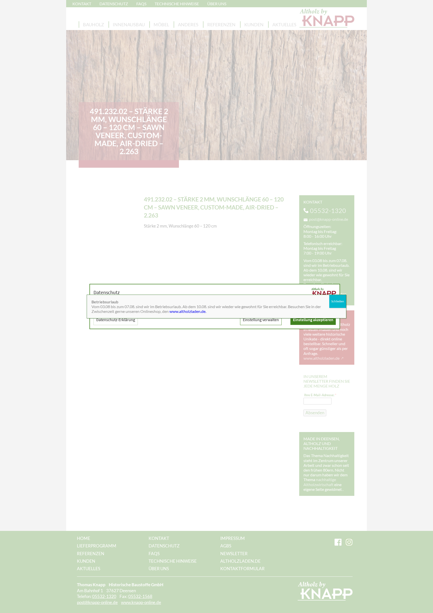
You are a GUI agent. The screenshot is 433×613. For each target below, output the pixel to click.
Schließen (337, 301)
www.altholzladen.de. (187, 311)
